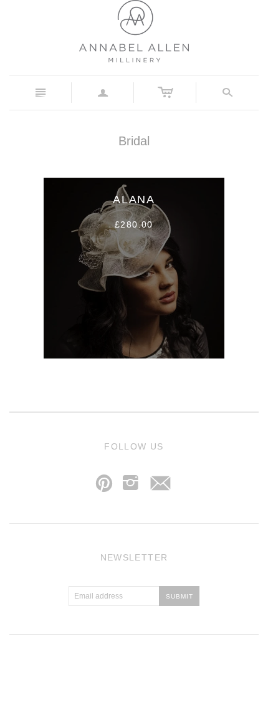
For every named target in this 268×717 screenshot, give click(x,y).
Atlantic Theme (72, 670)
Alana (134, 199)
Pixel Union (128, 670)
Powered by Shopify (185, 670)
